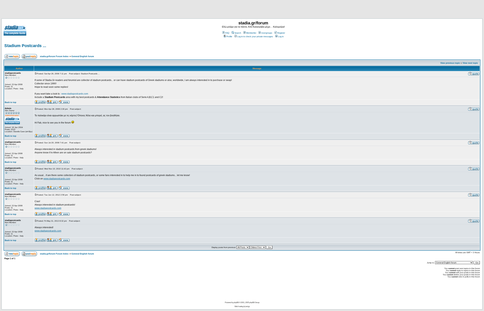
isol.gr (248, 306)
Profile (229, 36)
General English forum (82, 56)
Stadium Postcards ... (25, 45)
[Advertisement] (242, 10)
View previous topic (450, 63)
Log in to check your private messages (255, 36)
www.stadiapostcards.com (74, 93)
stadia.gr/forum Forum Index (54, 56)
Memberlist (251, 33)
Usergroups (266, 33)
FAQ (227, 33)
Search (237, 33)
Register (281, 33)
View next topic (470, 63)
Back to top (10, 102)
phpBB (236, 302)
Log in (281, 36)
